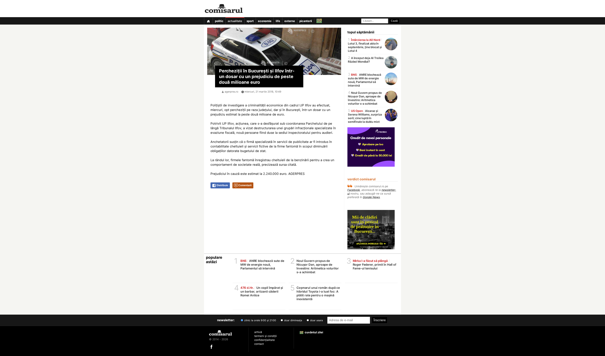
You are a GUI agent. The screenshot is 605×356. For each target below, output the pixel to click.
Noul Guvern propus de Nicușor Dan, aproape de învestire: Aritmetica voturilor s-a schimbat (365, 98)
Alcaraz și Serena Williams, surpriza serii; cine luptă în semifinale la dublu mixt (365, 116)
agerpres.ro (231, 91)
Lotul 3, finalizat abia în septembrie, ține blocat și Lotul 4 (365, 45)
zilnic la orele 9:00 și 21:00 (259, 320)
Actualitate (235, 21)
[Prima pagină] (208, 21)
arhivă (258, 332)
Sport (250, 21)
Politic (219, 21)
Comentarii (244, 185)
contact (259, 343)
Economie (264, 21)
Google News (371, 197)
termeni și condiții (265, 336)
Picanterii (305, 21)
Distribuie (222, 185)
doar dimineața (292, 320)
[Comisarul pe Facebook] (211, 346)
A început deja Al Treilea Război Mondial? (365, 59)
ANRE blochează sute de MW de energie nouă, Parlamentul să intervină (364, 80)
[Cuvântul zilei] (316, 20)
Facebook (353, 190)
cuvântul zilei (313, 332)
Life (278, 21)
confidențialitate (264, 340)
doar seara (316, 320)
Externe (289, 21)
